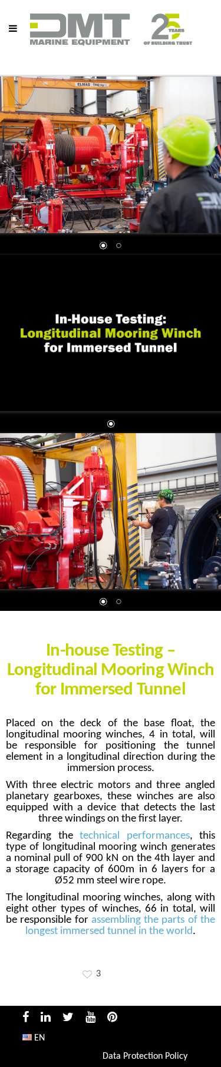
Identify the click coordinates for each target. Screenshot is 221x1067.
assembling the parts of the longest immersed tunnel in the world (120, 926)
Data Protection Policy (145, 1056)
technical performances (135, 836)
